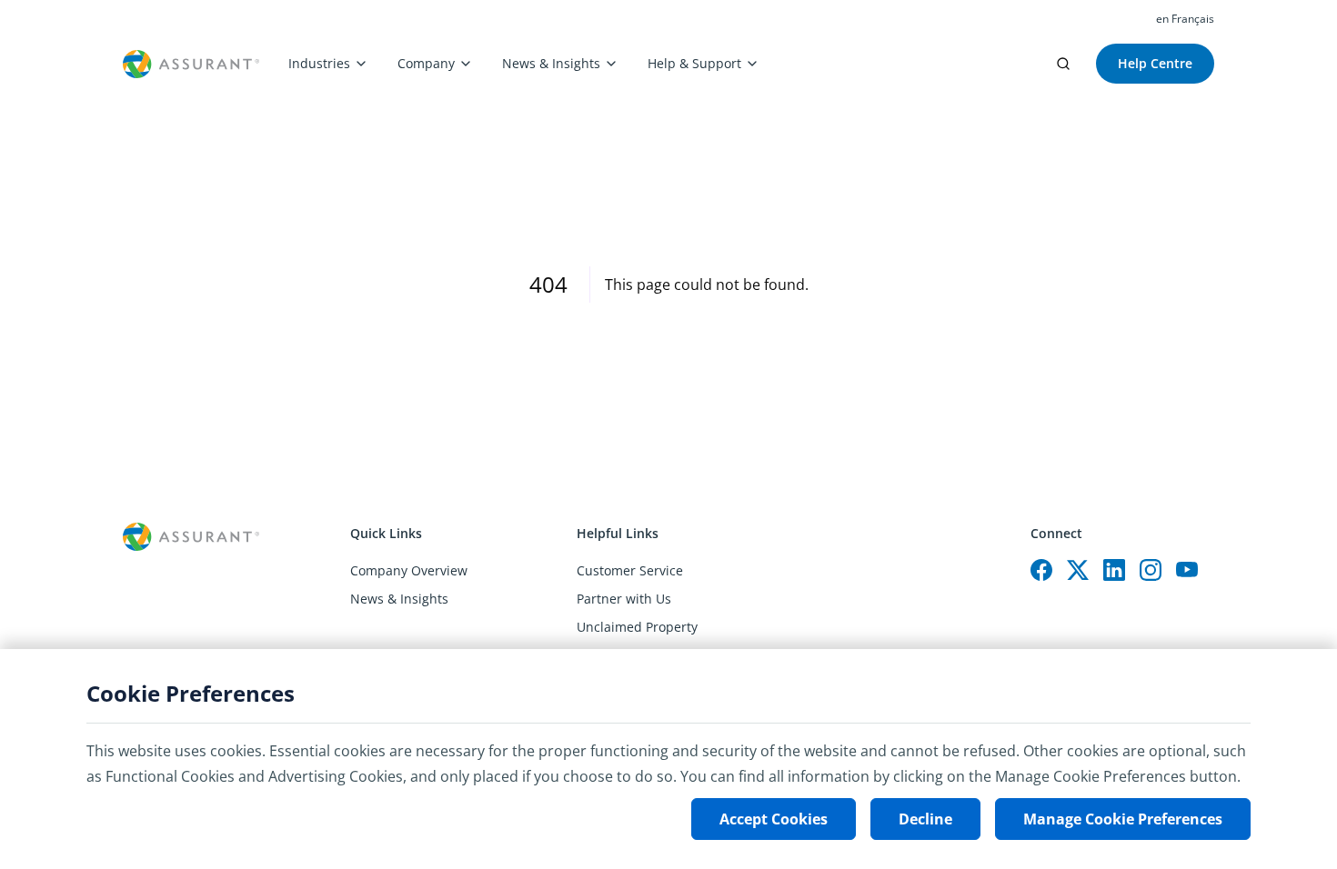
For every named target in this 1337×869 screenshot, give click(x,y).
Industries (319, 63)
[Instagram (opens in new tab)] (1150, 570)
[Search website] (1063, 63)
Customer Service (630, 570)
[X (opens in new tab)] (1078, 570)
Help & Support (694, 63)
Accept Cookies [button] (773, 819)
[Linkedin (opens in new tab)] (1114, 570)
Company (426, 63)
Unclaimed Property (637, 626)
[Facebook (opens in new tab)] (1041, 570)
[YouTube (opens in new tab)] (1187, 570)
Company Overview (408, 570)
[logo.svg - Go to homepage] (191, 64)
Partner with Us (624, 598)
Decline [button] (925, 819)
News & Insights (551, 63)
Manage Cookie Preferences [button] (1122, 819)
